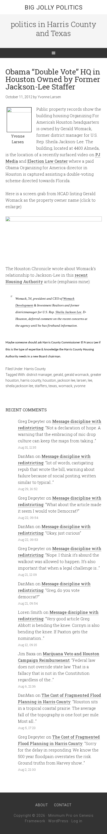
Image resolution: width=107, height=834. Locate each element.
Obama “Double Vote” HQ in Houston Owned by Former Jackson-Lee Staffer (52, 79)
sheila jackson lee (19, 386)
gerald (58, 375)
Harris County (35, 369)
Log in (76, 821)
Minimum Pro (60, 816)
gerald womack (76, 375)
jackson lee (66, 380)
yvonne (79, 386)
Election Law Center (47, 161)
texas (53, 386)
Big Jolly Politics (54, 7)
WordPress (58, 821)
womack (65, 386)
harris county (30, 380)
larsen (81, 380)
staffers (41, 386)
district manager (39, 375)
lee (90, 380)
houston (49, 380)
